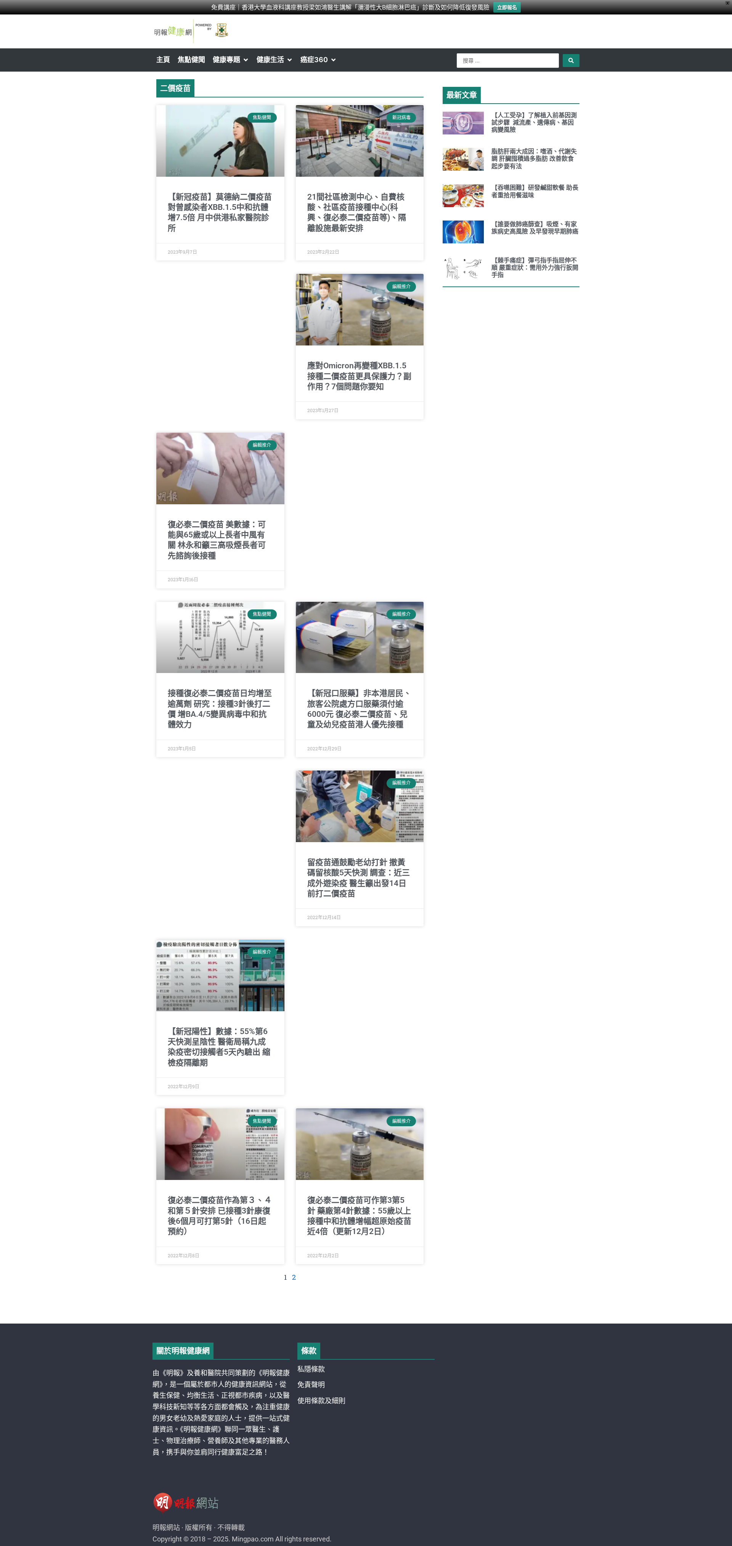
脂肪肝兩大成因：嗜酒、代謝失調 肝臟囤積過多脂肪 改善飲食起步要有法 (534, 158)
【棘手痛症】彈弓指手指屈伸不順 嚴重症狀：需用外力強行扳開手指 (534, 267)
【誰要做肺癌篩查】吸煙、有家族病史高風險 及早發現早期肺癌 (534, 228)
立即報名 (507, 7)
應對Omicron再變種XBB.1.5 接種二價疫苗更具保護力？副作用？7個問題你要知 (359, 376)
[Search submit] (571, 60)
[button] (231, 59)
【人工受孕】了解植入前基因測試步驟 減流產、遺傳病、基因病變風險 (534, 122)
